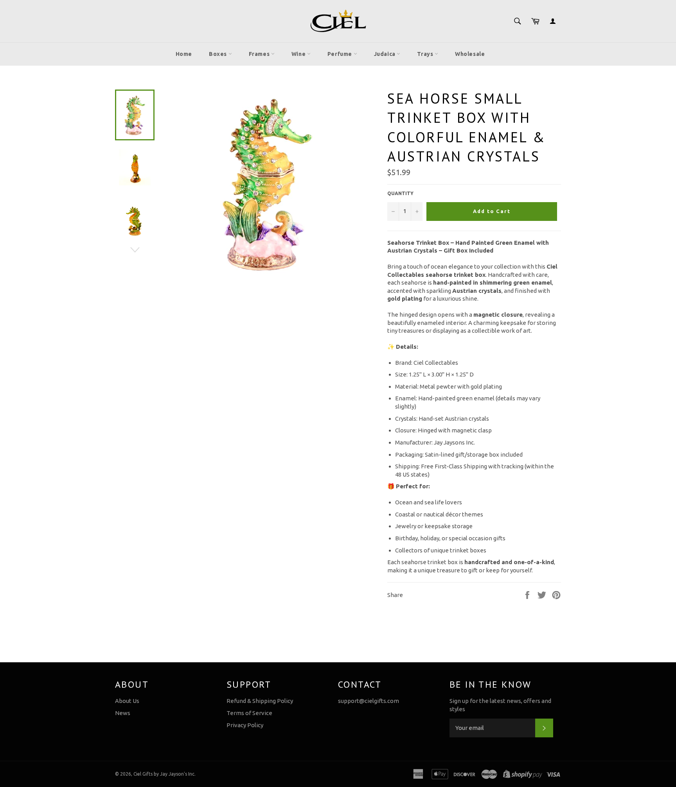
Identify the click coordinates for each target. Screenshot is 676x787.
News (122, 713)
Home (184, 54)
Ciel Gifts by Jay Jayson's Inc (163, 773)
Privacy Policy (245, 725)
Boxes (218, 54)
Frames (260, 54)
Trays (426, 54)
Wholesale (470, 54)
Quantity (400, 193)
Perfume (340, 54)
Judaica (385, 54)
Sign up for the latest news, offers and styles (500, 704)
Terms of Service (249, 713)
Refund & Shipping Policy (260, 700)
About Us (127, 700)
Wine (299, 54)
